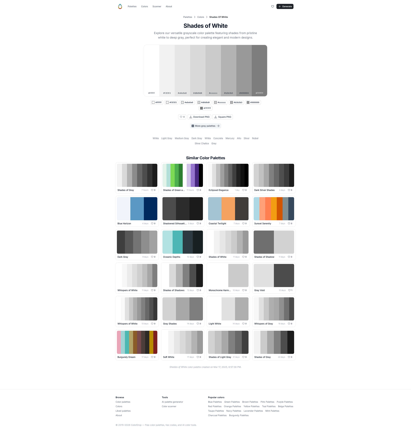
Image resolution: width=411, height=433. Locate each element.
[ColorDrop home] (120, 6)
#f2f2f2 (173, 102)
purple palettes (285, 401)
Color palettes (123, 401)
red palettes (214, 406)
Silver (246, 138)
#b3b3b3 (238, 102)
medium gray (182, 138)
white (156, 138)
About (169, 6)
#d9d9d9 (205, 102)
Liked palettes (123, 410)
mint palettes (272, 410)
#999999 (254, 102)
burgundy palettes (239, 415)
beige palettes (285, 406)
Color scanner (169, 406)
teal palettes (268, 406)
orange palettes (232, 406)
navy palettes (233, 410)
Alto (239, 138)
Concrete (218, 138)
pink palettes (267, 401)
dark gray (197, 138)
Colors (144, 6)
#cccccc (222, 102)
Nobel (255, 138)
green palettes (232, 401)
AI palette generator (172, 401)
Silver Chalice (202, 143)
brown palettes (250, 401)
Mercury (230, 138)
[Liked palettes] (272, 6)
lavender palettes (253, 410)
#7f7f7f (207, 108)
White (208, 138)
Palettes (132, 6)
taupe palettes (216, 410)
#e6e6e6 (189, 102)
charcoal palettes (217, 415)
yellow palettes (251, 406)
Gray (213, 143)
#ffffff (158, 102)
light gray (166, 138)
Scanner (157, 6)
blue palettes (215, 401)
